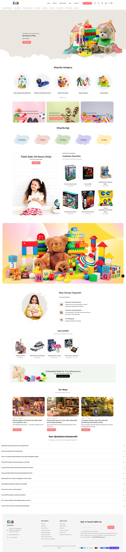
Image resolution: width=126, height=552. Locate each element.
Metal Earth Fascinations (37, 356)
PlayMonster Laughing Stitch (105, 183)
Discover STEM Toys (90, 118)
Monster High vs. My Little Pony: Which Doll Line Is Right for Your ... (27, 421)
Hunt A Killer (88, 184)
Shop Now (36, 163)
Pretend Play (104, 93)
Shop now (26, 42)
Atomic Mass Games (70, 184)
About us (43, 523)
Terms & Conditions (45, 530)
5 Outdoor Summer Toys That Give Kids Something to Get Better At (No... (94, 421)
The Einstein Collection (71, 356)
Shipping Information (46, 534)
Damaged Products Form (65, 534)
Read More (17, 430)
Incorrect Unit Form (64, 530)
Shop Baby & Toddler (63, 376)
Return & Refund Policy (46, 536)
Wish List (62, 528)
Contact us (43, 525)
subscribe (111, 527)
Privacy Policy (44, 528)
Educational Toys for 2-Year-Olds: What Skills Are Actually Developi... (62, 421)
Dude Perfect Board (70, 212)
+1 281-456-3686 (13, 537)
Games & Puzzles (63, 93)
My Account (62, 523)
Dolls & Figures (83, 93)
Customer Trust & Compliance (48, 539)
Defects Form (63, 532)
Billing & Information (45, 532)
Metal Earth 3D (20, 356)
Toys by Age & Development (22, 93)
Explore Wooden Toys (56, 118)
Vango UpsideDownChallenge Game (105, 210)
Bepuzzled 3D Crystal (54, 356)
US (109, 3)
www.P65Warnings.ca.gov (99, 537)
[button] (113, 406)
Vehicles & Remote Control (42, 93)
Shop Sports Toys (21, 118)
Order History (63, 525)
